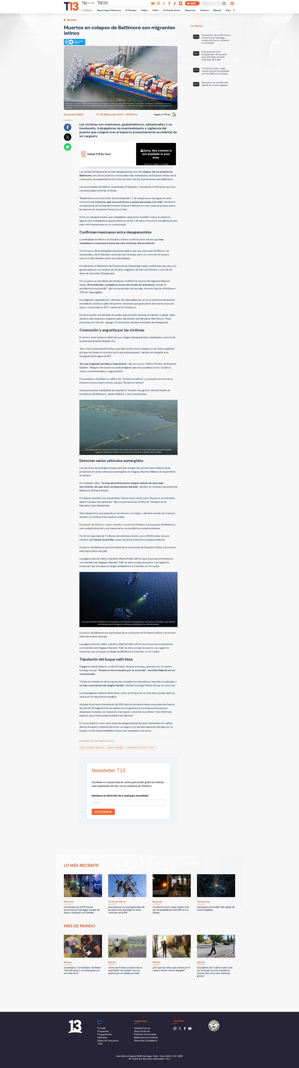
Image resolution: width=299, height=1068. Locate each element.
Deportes (190, 10)
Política (204, 10)
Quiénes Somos (142, 1028)
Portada (101, 1028)
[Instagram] (174, 1029)
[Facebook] (184, 1029)
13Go (100, 1043)
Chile (155, 10)
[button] (233, 10)
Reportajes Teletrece (109, 10)
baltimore (115, 747)
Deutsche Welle (73, 114)
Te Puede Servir (171, 10)
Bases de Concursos (108, 1040)
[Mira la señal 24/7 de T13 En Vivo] (192, 3)
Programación (104, 1034)
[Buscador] (224, 3)
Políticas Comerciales (145, 1034)
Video (144, 10)
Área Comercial (142, 1031)
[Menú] (232, 3)
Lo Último (87, 10)
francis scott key (141, 747)
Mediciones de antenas (146, 1037)
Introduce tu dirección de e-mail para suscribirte (120, 795)
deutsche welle (92, 747)
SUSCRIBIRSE (103, 812)
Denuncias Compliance (145, 1040)
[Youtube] (189, 1029)
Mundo (217, 10)
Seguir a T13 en (162, 114)
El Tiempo (131, 10)
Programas (103, 1031)
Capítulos (102, 1037)
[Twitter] (179, 1029)
